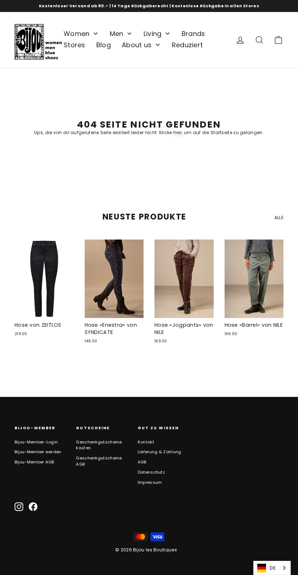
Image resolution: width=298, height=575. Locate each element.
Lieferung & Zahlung (159, 452)
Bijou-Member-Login (36, 442)
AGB (142, 462)
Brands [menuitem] (193, 33)
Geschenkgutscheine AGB (99, 461)
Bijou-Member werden (38, 452)
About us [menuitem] (137, 44)
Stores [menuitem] (74, 44)
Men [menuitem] (117, 33)
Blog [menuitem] (103, 44)
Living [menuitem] (153, 33)
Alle (278, 217)
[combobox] (272, 568)
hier (177, 132)
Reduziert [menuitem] (187, 44)
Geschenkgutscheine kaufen (99, 445)
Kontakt (146, 442)
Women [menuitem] (77, 33)
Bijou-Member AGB (34, 462)
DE (273, 567)
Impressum (150, 482)
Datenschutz (151, 472)
